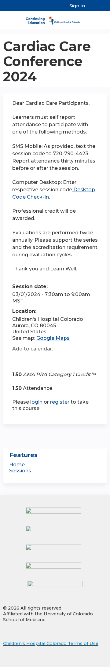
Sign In (77, 6)
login (36, 402)
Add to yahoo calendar (32, 360)
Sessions (20, 471)
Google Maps (53, 338)
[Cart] (92, 8)
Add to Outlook (60, 360)
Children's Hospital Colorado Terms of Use (50, 643)
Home (17, 464)
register (59, 402)
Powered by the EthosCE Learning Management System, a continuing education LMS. (85, 662)
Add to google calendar (18, 360)
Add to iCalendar (46, 359)
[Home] (55, 18)
